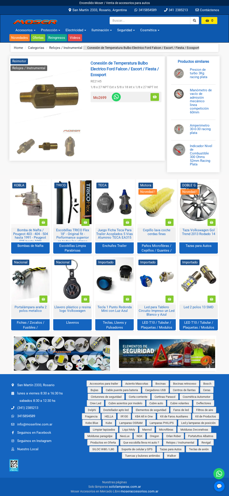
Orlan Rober (173, 436)
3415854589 (146, 10)
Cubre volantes (179, 403)
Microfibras (166, 429)
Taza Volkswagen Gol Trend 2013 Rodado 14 (198, 232)
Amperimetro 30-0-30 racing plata (200, 129)
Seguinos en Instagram (34, 441)
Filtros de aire (204, 410)
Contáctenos (209, 10)
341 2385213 (178, 10)
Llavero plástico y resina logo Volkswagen (72, 309)
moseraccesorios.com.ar (139, 491)
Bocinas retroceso (184, 383)
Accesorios (24, 30)
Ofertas (38, 38)
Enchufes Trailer (114, 246)
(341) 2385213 (27, 408)
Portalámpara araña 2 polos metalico (31, 309)
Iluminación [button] (100, 30)
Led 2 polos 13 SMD (199, 307)
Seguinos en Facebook (34, 433)
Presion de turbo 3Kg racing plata (198, 73)
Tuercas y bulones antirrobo (142, 455)
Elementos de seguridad (151, 410)
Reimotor (19, 61)
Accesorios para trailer (104, 383)
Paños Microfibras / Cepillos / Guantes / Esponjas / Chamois (156, 250)
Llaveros (72, 323)
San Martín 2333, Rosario (36, 385)
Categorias (36, 48)
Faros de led (181, 410)
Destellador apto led (116, 410)
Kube (109, 423)
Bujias (94, 390)
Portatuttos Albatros (200, 436)
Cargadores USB (155, 390)
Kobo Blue (91, 423)
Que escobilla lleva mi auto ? (141, 442)
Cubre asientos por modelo (125, 403)
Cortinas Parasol (165, 396)
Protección (49, 30)
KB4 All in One (144, 416)
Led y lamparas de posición (198, 423)
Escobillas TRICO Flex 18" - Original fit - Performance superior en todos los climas (72, 235)
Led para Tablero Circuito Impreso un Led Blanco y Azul (156, 311)
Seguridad (124, 30)
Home (18, 48)
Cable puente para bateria (122, 390)
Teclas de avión (199, 449)
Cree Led (95, 403)
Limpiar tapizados (104, 429)
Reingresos (56, 38)
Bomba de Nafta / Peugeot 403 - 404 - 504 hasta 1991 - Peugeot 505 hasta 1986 (30, 235)
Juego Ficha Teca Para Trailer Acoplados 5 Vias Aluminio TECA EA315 (114, 234)
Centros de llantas (184, 390)
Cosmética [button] (148, 30)
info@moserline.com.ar (34, 424)
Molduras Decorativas (194, 429)
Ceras (206, 390)
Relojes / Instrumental (65, 48)
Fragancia (91, 416)
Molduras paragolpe (99, 436)
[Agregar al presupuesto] (155, 97)
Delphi (92, 410)
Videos (75, 38)
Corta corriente (138, 396)
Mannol (147, 429)
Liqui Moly (128, 429)
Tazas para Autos (199, 246)
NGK (139, 436)
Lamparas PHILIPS (162, 423)
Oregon (154, 436)
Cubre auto (156, 403)
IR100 (124, 416)
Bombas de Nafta (30, 246)
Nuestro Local (27, 449)
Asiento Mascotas (136, 383)
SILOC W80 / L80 (103, 449)
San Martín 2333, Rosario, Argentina (99, 10)
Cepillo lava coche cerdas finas (156, 232)
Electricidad (74, 30)
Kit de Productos (205, 416)
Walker (171, 455)
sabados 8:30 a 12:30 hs (37, 401)
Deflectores (203, 403)
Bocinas (160, 383)
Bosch (207, 383)
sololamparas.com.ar (125, 487)
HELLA (109, 416)
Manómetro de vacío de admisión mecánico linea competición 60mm (201, 101)
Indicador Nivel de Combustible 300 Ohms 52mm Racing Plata (201, 155)
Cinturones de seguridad (106, 396)
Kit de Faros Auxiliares (174, 416)
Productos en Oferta (103, 442)
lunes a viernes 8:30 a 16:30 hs (40, 393)
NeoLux (124, 436)
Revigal (206, 442)
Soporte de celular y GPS (137, 449)
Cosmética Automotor (196, 396)
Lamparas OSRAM (130, 423)
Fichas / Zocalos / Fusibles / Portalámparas (30, 327)
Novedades (19, 38)
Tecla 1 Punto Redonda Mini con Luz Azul (115, 309)
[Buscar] (194, 20)
